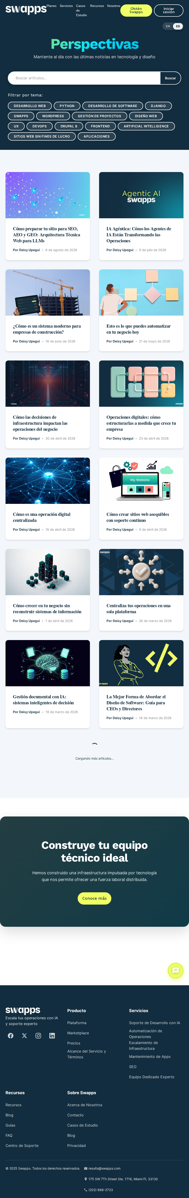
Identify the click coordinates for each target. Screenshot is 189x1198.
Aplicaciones (27, 146)
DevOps (40, 126)
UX (16, 126)
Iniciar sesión (170, 10)
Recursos (100, 5)
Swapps (21, 116)
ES (178, 26)
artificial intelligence (38, 136)
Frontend (104, 126)
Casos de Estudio (82, 10)
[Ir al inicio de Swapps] (24, 10)
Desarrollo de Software (117, 106)
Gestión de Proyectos (103, 116)
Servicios (64, 5)
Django (164, 106)
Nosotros (119, 5)
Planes (48, 5)
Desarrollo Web (31, 106)
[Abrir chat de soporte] (175, 972)
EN (168, 26)
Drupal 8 (71, 126)
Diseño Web (151, 116)
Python (70, 106)
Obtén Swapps (141, 10)
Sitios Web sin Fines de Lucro (106, 136)
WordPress (54, 116)
